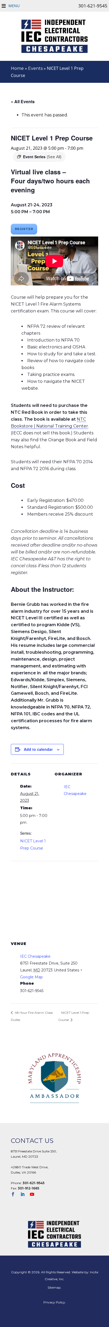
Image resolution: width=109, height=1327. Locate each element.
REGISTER (24, 229)
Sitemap (54, 1287)
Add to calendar (38, 749)
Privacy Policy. (54, 1302)
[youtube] (34, 1194)
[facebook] (15, 1194)
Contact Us (32, 1140)
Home (17, 68)
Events (35, 68)
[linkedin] (24, 1194)
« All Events (23, 101)
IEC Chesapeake (35, 956)
